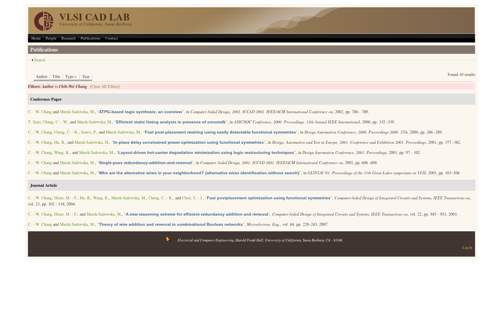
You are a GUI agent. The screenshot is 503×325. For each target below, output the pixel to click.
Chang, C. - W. (55, 122)
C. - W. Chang (40, 111)
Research (68, 38)
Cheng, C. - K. (66, 132)
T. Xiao (34, 122)
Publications (90, 38)
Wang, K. (62, 152)
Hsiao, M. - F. (65, 197)
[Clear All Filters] (105, 86)
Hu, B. (59, 142)
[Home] (43, 29)
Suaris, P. (89, 132)
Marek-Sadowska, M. (77, 111)
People (51, 38)
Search (39, 60)
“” (140, 111)
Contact (111, 38)
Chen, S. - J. (192, 197)
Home (36, 38)
